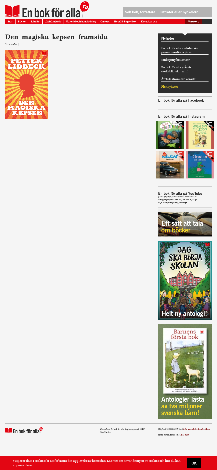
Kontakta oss (149, 21)
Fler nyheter (169, 87)
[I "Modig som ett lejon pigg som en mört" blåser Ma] (200, 135)
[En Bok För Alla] (42, 11)
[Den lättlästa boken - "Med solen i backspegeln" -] (170, 165)
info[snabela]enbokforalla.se (196, 429)
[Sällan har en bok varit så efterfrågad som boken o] (200, 165)
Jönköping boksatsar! (176, 60)
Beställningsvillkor (125, 21)
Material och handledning (81, 21)
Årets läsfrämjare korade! (178, 79)
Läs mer (112, 461)
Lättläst (35, 21)
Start (10, 21)
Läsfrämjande (53, 21)
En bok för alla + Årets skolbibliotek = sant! (176, 69)
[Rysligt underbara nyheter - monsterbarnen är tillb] (170, 135)
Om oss (105, 21)
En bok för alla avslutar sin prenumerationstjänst (179, 50)
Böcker (22, 21)
